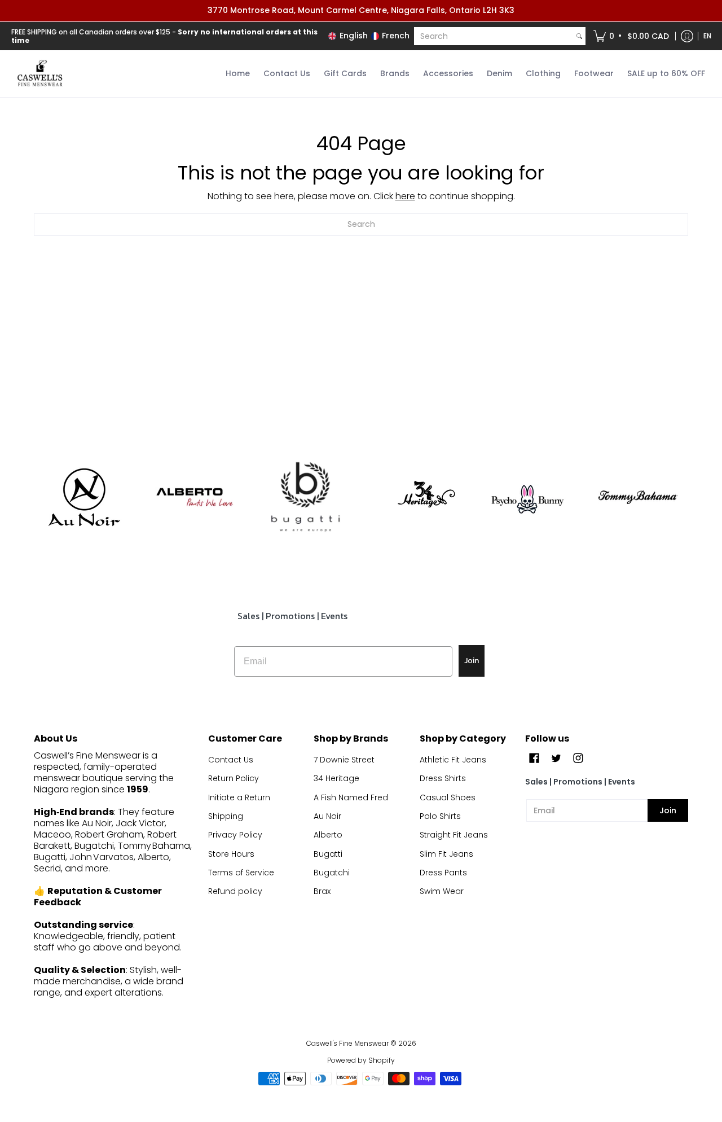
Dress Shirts (443, 778)
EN (707, 36)
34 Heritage (336, 778)
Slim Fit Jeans (446, 854)
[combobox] (493, 36)
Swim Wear (442, 891)
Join (471, 661)
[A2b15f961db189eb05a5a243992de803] (195, 497)
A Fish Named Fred (351, 797)
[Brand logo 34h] (416, 497)
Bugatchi (332, 872)
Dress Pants (443, 872)
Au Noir (327, 816)
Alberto (328, 834)
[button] (632, 36)
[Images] (305, 497)
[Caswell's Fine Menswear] (39, 73)
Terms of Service (241, 872)
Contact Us (230, 759)
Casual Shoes (448, 797)
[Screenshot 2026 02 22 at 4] (528, 497)
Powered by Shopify (361, 1060)
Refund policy (235, 891)
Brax (322, 891)
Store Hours (231, 854)
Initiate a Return (239, 797)
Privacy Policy (235, 834)
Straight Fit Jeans (454, 834)
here (405, 196)
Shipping (225, 816)
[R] (84, 497)
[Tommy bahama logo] (638, 496)
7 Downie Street (344, 759)
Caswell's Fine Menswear (347, 1043)
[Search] (579, 36)
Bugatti (328, 854)
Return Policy (233, 778)
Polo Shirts (440, 816)
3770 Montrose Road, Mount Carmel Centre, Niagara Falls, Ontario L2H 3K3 (361, 10)
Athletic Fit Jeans (453, 759)
